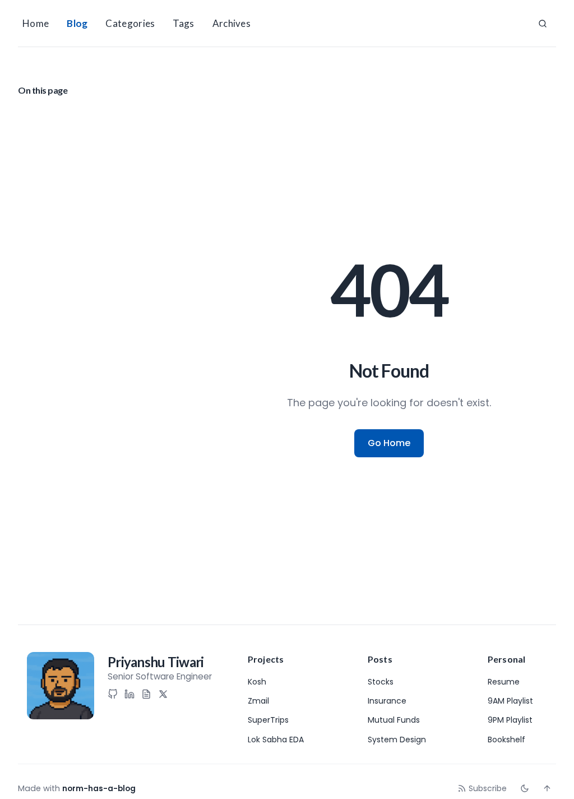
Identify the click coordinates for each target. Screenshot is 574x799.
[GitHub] (113, 694)
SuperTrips (268, 719)
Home (35, 23)
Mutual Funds (394, 719)
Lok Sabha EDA (276, 739)
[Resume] (146, 694)
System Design (397, 739)
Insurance (387, 700)
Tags (183, 23)
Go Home (389, 443)
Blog (77, 23)
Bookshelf (506, 739)
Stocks (381, 681)
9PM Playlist (510, 719)
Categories (130, 23)
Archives (231, 23)
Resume (504, 681)
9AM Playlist (510, 700)
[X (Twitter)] (163, 694)
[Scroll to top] (547, 788)
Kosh (257, 681)
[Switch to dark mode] (525, 788)
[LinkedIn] (129, 694)
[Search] (543, 24)
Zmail (258, 700)
